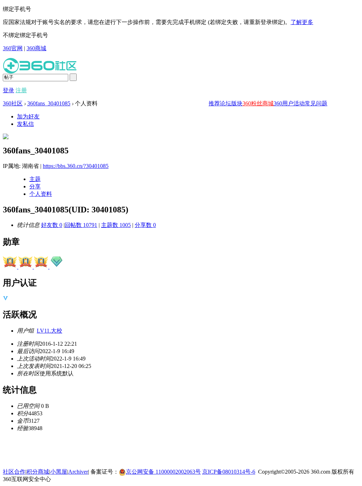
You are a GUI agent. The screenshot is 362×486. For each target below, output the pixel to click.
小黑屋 (58, 472)
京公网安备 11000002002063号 (163, 472)
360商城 (36, 48)
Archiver (78, 472)
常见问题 (316, 103)
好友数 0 (51, 225)
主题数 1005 (116, 225)
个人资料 (40, 194)
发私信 (25, 124)
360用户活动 (289, 103)
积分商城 (38, 472)
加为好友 (28, 116)
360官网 (13, 48)
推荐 (214, 103)
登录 (8, 90)
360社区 (13, 103)
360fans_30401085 (48, 103)
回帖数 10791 (81, 225)
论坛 (225, 103)
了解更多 (302, 22)
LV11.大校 (49, 331)
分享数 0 (145, 225)
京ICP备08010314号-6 (228, 472)
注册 (21, 90)
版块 (237, 103)
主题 (35, 179)
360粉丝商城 (258, 103)
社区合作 (14, 472)
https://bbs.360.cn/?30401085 (76, 166)
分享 (35, 186)
